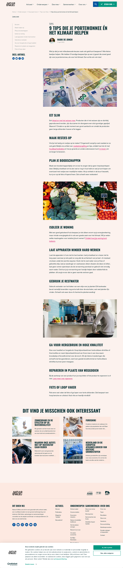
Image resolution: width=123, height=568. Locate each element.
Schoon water (74, 509)
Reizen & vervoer (75, 530)
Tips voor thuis (44, 12)
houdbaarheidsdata (56, 149)
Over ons (103, 509)
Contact (102, 535)
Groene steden (74, 512)
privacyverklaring (60, 559)
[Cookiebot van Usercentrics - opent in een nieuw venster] (12, 564)
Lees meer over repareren (62, 378)
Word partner (89, 514)
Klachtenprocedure (105, 527)
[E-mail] (23, 58)
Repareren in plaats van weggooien (25, 46)
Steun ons (103, 518)
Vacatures (103, 521)
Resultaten (103, 515)
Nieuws (57, 509)
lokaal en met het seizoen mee (63, 120)
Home (14, 12)
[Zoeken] (95, 4)
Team (102, 512)
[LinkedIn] (13, 58)
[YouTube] (30, 526)
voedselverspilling (80, 146)
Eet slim (17, 24)
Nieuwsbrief (58, 520)
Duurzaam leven (33, 12)
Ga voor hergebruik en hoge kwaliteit (25, 43)
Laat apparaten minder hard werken (25, 37)
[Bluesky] (16, 58)
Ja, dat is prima (107, 547)
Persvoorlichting (105, 524)
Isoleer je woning (20, 34)
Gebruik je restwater (21, 40)
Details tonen (29, 564)
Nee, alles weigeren (107, 553)
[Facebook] (19, 58)
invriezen (102, 149)
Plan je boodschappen (21, 30)
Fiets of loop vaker (20, 49)
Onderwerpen (22, 12)
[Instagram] (22, 526)
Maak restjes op (19, 27)
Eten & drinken (74, 542)
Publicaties (58, 512)
